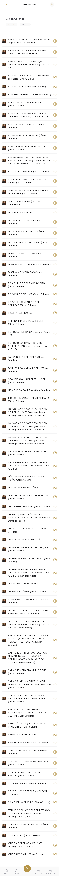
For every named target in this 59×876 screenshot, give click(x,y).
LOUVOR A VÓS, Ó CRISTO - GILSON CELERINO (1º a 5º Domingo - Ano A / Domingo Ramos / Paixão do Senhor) (27, 412)
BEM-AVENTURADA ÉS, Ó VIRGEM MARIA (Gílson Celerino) (27, 181)
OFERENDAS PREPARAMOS (23, 583)
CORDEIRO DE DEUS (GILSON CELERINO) (24, 203)
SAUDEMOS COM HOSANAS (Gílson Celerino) (27, 752)
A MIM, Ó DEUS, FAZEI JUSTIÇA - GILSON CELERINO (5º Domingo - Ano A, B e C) (29, 64)
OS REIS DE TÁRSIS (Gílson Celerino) (27, 591)
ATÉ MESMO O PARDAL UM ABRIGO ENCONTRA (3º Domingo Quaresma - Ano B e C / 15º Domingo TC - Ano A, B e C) (29, 160)
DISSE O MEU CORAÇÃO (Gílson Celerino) (25, 274)
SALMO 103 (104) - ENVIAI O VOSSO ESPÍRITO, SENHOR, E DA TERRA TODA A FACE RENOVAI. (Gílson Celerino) (28, 640)
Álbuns (25, 24)
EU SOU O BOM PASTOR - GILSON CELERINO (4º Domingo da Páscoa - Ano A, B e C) (28, 346)
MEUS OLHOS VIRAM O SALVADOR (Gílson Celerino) (27, 453)
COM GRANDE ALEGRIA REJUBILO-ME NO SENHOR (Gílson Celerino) (28, 192)
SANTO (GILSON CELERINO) (23, 734)
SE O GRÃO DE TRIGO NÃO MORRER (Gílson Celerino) (28, 763)
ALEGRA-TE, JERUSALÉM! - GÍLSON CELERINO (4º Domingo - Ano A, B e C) (28, 115)
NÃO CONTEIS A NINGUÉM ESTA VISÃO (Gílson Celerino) (26, 478)
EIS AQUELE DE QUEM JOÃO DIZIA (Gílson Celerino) (27, 285)
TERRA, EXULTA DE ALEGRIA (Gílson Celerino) (28, 826)
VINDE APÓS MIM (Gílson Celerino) (26, 854)
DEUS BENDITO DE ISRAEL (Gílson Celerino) (26, 255)
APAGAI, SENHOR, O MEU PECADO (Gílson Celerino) (27, 148)
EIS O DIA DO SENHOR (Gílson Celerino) (29, 294)
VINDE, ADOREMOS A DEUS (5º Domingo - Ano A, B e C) (25, 845)
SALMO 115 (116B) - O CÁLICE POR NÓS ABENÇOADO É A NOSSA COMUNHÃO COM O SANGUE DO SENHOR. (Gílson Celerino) (27, 657)
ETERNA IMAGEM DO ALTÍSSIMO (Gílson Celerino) (26, 322)
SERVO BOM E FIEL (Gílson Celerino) (27, 783)
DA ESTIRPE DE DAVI (20, 212)
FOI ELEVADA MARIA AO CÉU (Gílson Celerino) (28, 370)
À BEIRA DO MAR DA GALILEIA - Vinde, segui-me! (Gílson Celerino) (29, 41)
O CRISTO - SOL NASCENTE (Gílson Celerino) (27, 530)
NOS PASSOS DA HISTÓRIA (23, 487)
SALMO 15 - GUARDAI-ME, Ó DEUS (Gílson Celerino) (27, 672)
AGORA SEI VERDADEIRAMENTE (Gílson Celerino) (26, 104)
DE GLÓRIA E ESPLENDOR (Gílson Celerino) (26, 222)
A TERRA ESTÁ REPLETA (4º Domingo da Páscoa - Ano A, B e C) (28, 77)
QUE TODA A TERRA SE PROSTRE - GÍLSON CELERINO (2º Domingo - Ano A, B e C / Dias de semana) (29, 624)
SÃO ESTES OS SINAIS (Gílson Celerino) (29, 742)
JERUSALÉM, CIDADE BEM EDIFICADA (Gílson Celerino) (28, 400)
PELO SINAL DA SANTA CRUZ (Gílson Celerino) (28, 601)
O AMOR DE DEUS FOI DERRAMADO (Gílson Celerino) (28, 497)
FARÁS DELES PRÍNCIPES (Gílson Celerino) (26, 359)
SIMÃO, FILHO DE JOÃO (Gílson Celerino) (29, 802)
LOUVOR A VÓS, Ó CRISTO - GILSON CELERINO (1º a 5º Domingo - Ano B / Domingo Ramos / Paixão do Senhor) (27, 426)
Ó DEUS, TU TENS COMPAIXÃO (25, 539)
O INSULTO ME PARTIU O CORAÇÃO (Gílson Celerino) (28, 549)
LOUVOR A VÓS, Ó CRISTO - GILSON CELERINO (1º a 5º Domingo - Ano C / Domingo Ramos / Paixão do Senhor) (27, 440)
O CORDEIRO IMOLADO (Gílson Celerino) (29, 506)
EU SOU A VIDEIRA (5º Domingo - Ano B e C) (29, 333)
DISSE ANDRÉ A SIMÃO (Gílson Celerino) (29, 264)
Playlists (38, 873)
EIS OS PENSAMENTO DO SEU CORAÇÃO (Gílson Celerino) (24, 304)
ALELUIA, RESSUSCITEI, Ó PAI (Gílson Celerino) (28, 126)
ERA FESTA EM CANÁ (20, 313)
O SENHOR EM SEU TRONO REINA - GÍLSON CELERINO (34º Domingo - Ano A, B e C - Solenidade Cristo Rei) (28, 572)
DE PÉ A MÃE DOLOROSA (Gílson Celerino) (26, 233)
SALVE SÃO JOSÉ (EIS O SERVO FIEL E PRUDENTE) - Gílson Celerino (28, 725)
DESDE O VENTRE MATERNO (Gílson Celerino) (28, 244)
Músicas (11, 24)
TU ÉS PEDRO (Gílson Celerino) (24, 835)
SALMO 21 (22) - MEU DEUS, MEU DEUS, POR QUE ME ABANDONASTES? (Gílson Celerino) (29, 684)
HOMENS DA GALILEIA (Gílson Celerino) (29, 390)
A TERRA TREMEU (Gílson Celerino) (27, 86)
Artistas (16, 873)
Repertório (50, 873)
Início (6, 873)
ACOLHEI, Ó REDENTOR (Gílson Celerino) (29, 94)
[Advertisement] (46, 21)
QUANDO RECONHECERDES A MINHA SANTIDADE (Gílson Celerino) (29, 612)
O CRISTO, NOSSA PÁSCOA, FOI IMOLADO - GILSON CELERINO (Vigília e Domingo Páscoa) (29, 517)
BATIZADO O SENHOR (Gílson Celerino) (29, 171)
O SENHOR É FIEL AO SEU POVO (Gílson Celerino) (29, 560)
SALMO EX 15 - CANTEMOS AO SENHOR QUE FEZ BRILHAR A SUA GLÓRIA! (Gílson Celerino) (27, 712)
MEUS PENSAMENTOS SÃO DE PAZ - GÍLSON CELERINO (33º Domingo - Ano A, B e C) (28, 465)
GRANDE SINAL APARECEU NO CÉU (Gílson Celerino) (27, 381)
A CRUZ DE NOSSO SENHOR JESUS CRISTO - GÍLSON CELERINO (27, 52)
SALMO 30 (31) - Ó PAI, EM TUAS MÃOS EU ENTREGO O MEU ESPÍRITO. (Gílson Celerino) (29, 698)
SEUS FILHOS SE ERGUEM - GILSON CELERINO (27, 793)
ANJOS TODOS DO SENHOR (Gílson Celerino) (27, 137)
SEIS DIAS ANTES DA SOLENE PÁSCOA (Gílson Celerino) (24, 774)
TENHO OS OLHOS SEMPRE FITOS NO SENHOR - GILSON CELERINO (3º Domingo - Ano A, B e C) (29, 813)
